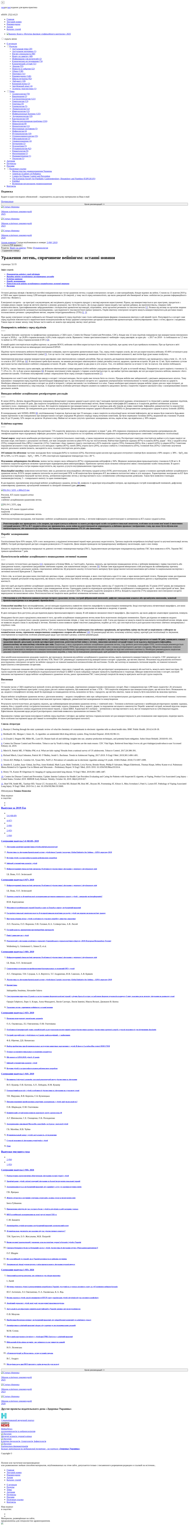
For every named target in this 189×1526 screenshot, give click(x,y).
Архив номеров (8, 242)
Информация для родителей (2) (27, 59)
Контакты (11, 186)
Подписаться (7, 201)
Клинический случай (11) (24, 64)
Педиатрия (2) (18, 143)
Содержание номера (10, 251)
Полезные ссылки (17, 169)
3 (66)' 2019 (52, 242)
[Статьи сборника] (94, 207)
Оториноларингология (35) (25, 136)
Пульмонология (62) (21, 148)
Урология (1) (18, 158)
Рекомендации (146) (21, 76)
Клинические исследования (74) (27, 61)
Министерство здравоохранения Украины (32, 171)
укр (2, 7)
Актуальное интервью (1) (24, 51)
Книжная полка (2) (21, 83)
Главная (10, 19)
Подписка (11, 163)
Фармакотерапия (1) (21, 156)
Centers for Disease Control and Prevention (31, 176)
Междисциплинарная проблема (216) (29, 121)
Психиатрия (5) (19, 146)
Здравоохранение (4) (22, 141)
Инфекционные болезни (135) (26, 114)
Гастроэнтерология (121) (24, 99)
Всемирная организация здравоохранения (32, 183)
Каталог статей (14, 29)
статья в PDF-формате (11, 245)
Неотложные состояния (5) (24, 128)
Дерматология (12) (21, 109)
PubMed (16, 181)
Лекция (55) (17, 66)
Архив (10, 27)
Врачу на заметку (18, 248)
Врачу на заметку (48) (22, 56)
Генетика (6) (18, 104)
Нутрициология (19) (21, 133)
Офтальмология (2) (21, 138)
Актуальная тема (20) (22, 49)
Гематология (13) (20, 101)
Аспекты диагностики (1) (24, 88)
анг (9, 7)
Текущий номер (14, 22)
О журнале (12, 43)
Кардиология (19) (20, 119)
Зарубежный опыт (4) (22, 86)
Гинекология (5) (19, 106)
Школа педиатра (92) (22, 78)
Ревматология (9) (20, 151)
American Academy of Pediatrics (26, 174)
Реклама (10, 166)
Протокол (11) (18, 74)
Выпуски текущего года (15, 1151)
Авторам (11, 161)
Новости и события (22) (23, 69)
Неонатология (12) (21, 126)
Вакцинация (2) (19, 96)
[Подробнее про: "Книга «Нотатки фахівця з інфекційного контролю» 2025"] (39, 34)
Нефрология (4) (19, 131)
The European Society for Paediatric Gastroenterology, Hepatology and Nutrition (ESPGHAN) (53, 178)
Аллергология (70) (21, 94)
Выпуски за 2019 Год (13, 807)
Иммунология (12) (21, 111)
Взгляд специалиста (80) (23, 54)
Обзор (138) (17, 71)
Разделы (13, 46)
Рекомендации (13, 24)
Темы (12, 91)
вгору (3, 330)
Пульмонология (40, 248)
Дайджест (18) (19, 81)
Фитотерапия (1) (20, 153)
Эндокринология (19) (22, 116)
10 (88, 632)
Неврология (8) (19, 124)
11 (41, 564)
